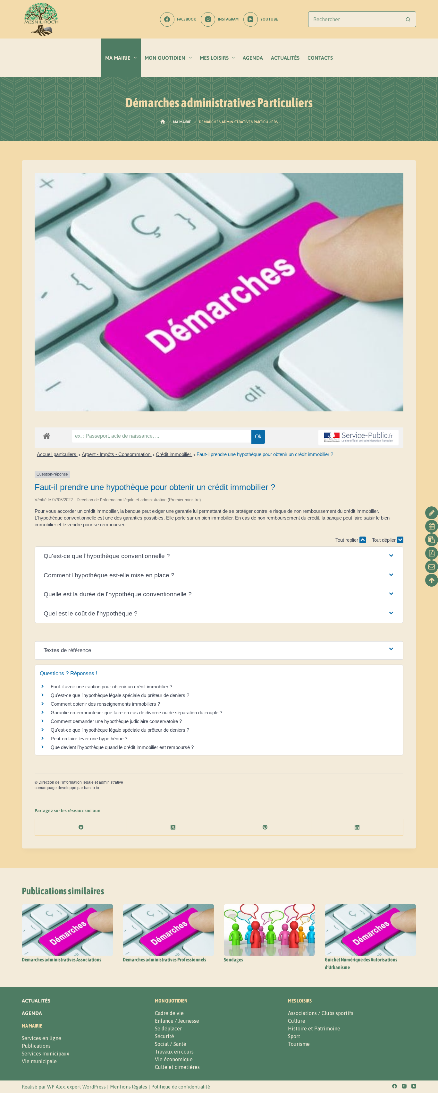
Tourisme (299, 1044)
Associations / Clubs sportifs (320, 1013)
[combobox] (354, 19)
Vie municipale (39, 1061)
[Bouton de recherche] (408, 19)
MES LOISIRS (214, 58)
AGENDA (253, 58)
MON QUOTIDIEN (165, 58)
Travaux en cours (174, 1051)
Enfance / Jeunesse (177, 1021)
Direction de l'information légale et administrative (80, 782)
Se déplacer (168, 1028)
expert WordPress (86, 1086)
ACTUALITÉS (285, 58)
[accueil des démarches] (46, 436)
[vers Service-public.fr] (358, 437)
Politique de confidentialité (180, 1086)
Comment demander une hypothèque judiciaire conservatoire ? (116, 721)
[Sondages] (269, 930)
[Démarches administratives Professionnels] (168, 930)
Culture (296, 1021)
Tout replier (347, 540)
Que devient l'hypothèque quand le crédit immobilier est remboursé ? (122, 747)
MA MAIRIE (118, 58)
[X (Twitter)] (173, 827)
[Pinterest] (265, 827)
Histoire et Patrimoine (314, 1028)
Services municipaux (45, 1053)
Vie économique (174, 1059)
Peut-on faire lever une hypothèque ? (89, 738)
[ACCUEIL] (162, 121)
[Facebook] (81, 827)
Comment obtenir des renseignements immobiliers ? (105, 704)
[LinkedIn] (357, 827)
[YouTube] (413, 1086)
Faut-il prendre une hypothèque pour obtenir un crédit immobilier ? (265, 454)
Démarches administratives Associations (61, 959)
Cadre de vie (169, 1013)
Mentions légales (128, 1086)
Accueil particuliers (57, 454)
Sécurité (164, 1036)
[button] (219, 556)
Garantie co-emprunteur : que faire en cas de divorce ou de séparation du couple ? (136, 712)
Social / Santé (170, 1044)
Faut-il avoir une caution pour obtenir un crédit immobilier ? (111, 686)
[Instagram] (404, 1086)
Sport (294, 1036)
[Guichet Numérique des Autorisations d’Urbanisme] (370, 930)
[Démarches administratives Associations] (67, 930)
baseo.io (91, 788)
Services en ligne (41, 1038)
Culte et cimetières (177, 1067)
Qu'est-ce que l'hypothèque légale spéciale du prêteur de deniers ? (120, 695)
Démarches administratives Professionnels (164, 959)
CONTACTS (320, 58)
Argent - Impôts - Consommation (117, 454)
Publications (36, 1046)
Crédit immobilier (174, 454)
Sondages (233, 959)
